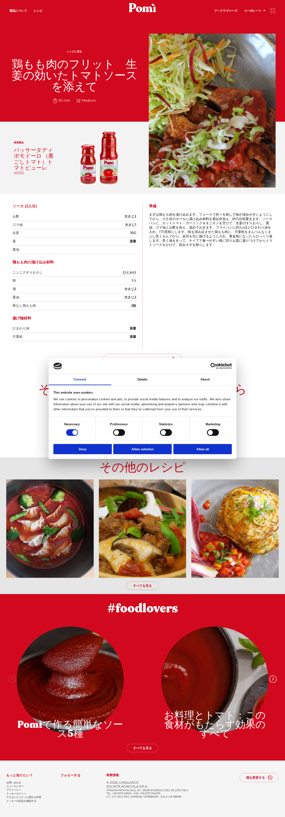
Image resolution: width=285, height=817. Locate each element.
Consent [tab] (80, 379)
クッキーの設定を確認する (21, 800)
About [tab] (205, 379)
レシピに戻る (74, 51)
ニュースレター (15, 786)
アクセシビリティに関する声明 (23, 797)
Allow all (202, 449)
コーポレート (253, 10)
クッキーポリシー (16, 793)
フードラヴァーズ (225, 10)
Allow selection (142, 449)
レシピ (38, 10)
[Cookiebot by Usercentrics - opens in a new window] (213, 366)
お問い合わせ (13, 782)
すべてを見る (142, 586)
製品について (18, 10)
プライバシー (13, 789)
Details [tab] (142, 379)
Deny (82, 449)
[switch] (119, 432)
